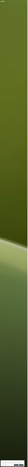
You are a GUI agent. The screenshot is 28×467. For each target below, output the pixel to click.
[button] (26, 1)
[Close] (23, 461)
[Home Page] (2, 1)
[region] (12, 463)
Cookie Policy (20, 463)
